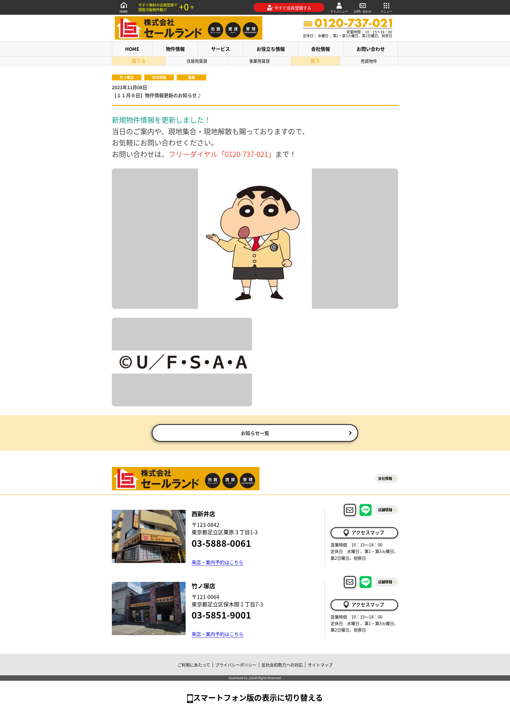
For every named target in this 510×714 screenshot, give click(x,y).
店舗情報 (385, 509)
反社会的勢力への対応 (282, 665)
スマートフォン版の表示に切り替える (258, 697)
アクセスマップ (368, 532)
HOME (124, 11)
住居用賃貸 (197, 61)
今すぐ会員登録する (292, 8)
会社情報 (320, 48)
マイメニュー (339, 11)
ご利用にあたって (193, 665)
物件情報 (175, 48)
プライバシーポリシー (235, 665)
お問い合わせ (363, 11)
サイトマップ (320, 665)
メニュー (386, 11)
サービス (220, 48)
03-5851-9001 (221, 614)
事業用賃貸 (259, 61)
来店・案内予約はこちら (217, 562)
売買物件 (369, 61)
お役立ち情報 (270, 48)
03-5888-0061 (221, 543)
